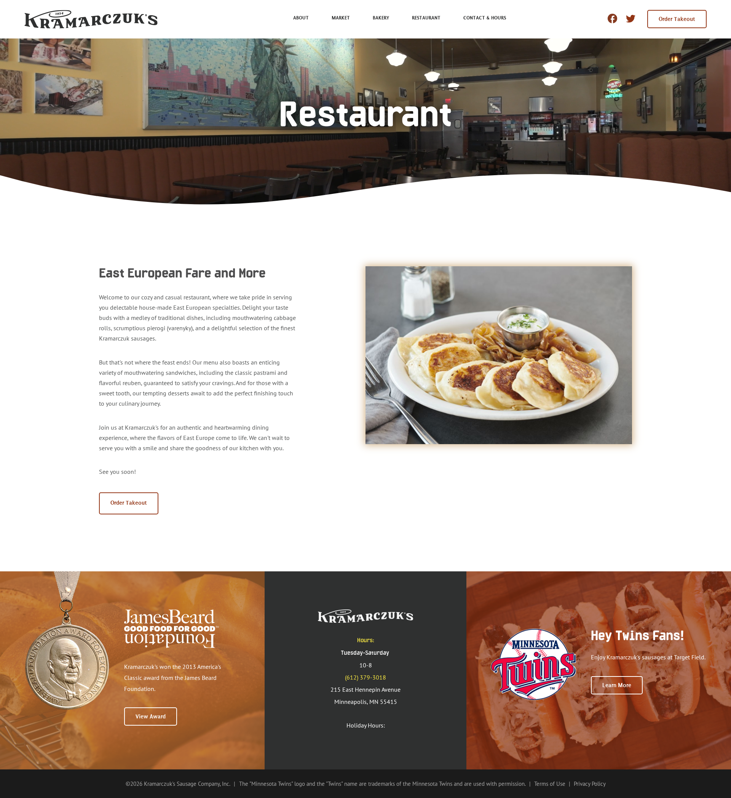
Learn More (616, 685)
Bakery (381, 18)
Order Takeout (677, 19)
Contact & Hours (484, 18)
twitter (630, 20)
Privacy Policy (590, 783)
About (301, 18)
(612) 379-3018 (365, 677)
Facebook (612, 18)
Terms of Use (549, 783)
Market (341, 18)
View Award (151, 716)
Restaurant (426, 18)
